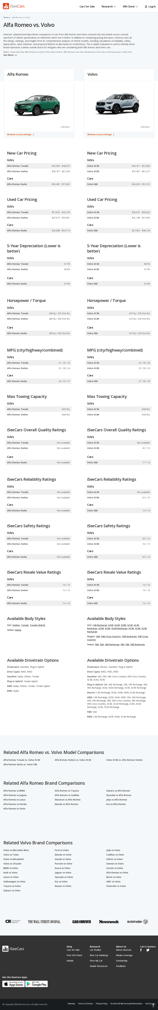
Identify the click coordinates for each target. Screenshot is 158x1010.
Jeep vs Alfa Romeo (116, 799)
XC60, (101, 628)
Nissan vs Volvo (63, 886)
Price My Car (96, 960)
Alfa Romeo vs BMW (14, 790)
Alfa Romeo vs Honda (15, 804)
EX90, (124, 625)
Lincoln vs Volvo (114, 868)
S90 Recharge (137, 644)
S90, (123, 644)
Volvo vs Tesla (11, 854)
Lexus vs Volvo (11, 877)
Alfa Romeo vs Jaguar (15, 795)
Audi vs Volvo (10, 872)
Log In (151, 6)
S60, (97, 644)
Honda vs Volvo (63, 859)
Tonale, (25, 625)
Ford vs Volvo (62, 850)
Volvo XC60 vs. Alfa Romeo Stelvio (124, 759)
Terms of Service (85, 1003)
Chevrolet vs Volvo (116, 886)
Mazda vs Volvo (63, 854)
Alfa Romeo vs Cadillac (67, 795)
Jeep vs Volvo (113, 850)
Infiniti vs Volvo (114, 859)
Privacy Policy (102, 1003)
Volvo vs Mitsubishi (13, 859)
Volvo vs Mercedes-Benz (16, 850)
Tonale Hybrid (37, 625)
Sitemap (71, 1003)
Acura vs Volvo (62, 868)
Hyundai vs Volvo (64, 877)
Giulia (18, 629)
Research (107, 6)
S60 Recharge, (112, 644)
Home (6, 17)
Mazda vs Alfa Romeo (66, 804)
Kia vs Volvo (61, 881)
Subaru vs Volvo (11, 890)
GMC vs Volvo (113, 881)
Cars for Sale (87, 6)
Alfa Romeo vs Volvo (14, 808)
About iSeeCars (123, 949)
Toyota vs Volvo (12, 886)
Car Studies (95, 949)
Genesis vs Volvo (115, 863)
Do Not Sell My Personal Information (126, 1003)
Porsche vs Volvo (63, 863)
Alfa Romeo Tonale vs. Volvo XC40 (21, 759)
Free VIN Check (74, 955)
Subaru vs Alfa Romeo (118, 790)
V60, (98, 636)
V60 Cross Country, (111, 636)
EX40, (117, 625)
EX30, (111, 625)
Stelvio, (16, 625)
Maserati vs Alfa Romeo (68, 799)
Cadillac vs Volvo (115, 854)
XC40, (130, 625)
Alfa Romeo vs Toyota (67, 790)
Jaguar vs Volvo (63, 872)
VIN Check (129, 6)
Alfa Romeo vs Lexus (14, 799)
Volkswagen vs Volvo (14, 881)
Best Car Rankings (99, 955)
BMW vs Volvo (10, 868)
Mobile (70, 960)
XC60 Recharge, (119, 628)
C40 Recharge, (100, 625)
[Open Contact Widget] (153, 1005)
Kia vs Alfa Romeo (116, 804)
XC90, (131, 628)
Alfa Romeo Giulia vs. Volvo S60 (20, 764)
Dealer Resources (99, 966)
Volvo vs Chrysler (12, 863)
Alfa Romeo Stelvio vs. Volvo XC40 (73, 759)
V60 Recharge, (129, 636)
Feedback (121, 966)
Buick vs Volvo (113, 877)
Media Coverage (124, 955)
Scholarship (121, 960)
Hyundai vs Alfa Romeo (118, 795)
